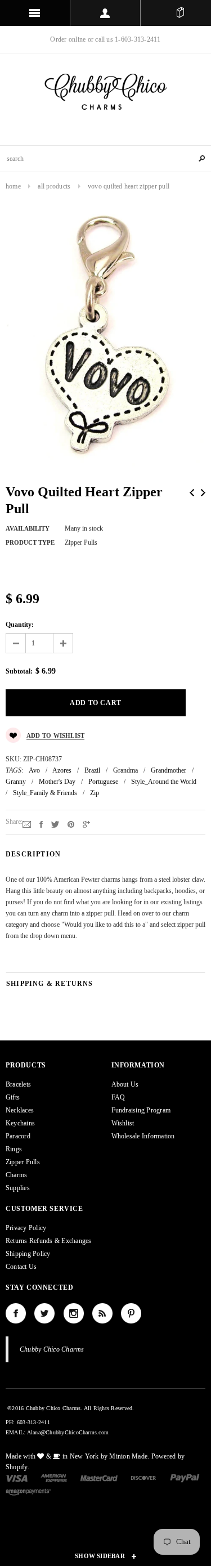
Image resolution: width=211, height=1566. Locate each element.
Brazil (92, 770)
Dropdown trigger (105, 13)
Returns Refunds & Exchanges (48, 1241)
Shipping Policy (28, 1254)
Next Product (203, 492)
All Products (54, 186)
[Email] (27, 824)
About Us (125, 1084)
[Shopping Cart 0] (180, 13)
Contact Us (21, 1267)
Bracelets (18, 1084)
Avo (34, 770)
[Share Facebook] (41, 824)
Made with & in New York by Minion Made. (77, 1456)
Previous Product (192, 492)
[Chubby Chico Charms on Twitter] (44, 1313)
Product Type (30, 542)
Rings (14, 1149)
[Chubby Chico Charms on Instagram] (74, 1313)
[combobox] (105, 158)
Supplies (18, 1188)
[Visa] (17, 1478)
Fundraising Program (141, 1110)
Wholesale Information (143, 1136)
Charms (16, 1175)
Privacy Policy (26, 1228)
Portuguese (103, 782)
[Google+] (86, 824)
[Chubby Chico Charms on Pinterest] (131, 1313)
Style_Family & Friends (45, 793)
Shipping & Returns (49, 984)
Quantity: (20, 625)
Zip (94, 793)
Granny (16, 782)
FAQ (118, 1097)
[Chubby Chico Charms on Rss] (102, 1313)
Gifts (13, 1097)
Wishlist (122, 1123)
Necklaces (20, 1110)
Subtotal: (19, 671)
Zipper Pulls (23, 1162)
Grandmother (168, 770)
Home (13, 186)
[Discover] (144, 1478)
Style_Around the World (163, 782)
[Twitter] (55, 824)
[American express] (54, 1478)
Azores (61, 770)
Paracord (18, 1136)
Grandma (125, 770)
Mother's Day (57, 782)
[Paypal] (185, 1478)
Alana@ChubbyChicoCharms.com (68, 1432)
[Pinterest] (71, 824)
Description (33, 854)
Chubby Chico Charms (52, 1349)
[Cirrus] (28, 1492)
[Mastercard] (99, 1478)
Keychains (20, 1123)
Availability (28, 528)
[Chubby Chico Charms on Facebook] (16, 1313)
